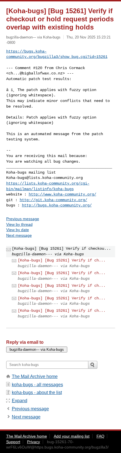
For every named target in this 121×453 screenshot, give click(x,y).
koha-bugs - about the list (37, 392)
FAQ (100, 436)
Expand (19, 400)
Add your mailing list (71, 436)
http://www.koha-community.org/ (62, 194)
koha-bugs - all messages (37, 384)
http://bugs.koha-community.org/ (57, 205)
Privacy (33, 442)
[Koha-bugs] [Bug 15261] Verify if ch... (62, 260)
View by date (17, 229)
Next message (19, 235)
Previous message (22, 219)
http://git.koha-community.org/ (53, 200)
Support (13, 442)
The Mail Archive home (35, 376)
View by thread (19, 224)
